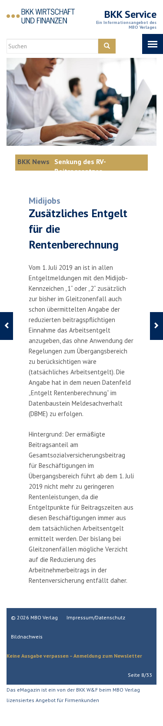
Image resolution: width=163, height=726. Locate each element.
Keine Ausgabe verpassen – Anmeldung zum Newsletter (74, 655)
